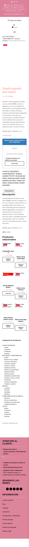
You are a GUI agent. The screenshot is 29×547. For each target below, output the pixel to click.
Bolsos (6, 408)
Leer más (8, 293)
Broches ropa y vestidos (11, 359)
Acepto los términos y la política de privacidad (12, 159)
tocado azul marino (14, 178)
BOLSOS (5, 386)
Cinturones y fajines (10, 363)
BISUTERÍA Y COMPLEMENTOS (12, 355)
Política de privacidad (9, 527)
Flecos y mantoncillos (10, 400)
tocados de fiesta (13, 183)
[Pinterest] (14, 489)
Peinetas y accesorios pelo (12, 402)
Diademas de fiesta (9, 367)
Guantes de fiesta (9, 371)
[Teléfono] (17, 489)
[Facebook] (7, 489)
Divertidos (7, 392)
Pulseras (6, 353)
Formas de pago (7, 519)
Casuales (7, 388)
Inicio (3, 36)
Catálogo (5, 508)
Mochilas (7, 394)
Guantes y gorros (9, 374)
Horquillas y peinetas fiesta (12, 376)
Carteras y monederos (10, 361)
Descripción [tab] (9, 191)
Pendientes (7, 351)
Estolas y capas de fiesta (11, 369)
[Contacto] (21, 489)
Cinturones (7, 410)
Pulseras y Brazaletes (10, 382)
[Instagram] (10, 489)
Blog (3, 504)
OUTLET (5, 406)
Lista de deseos (7, 523)
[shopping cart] (13, 27)
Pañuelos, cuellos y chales (12, 378)
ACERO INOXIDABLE (8, 345)
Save (6, 45)
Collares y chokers (9, 365)
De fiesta (6, 390)
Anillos (6, 347)
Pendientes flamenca (10, 404)
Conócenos (6, 512)
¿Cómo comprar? (8, 500)
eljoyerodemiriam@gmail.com (14, 14)
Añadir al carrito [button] (8, 259)
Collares (6, 412)
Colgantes (7, 349)
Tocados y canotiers (10, 384)
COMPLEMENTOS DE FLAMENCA (12, 396)
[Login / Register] (14, 25)
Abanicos (7, 398)
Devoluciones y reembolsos (11, 515)
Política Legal (6, 531)
